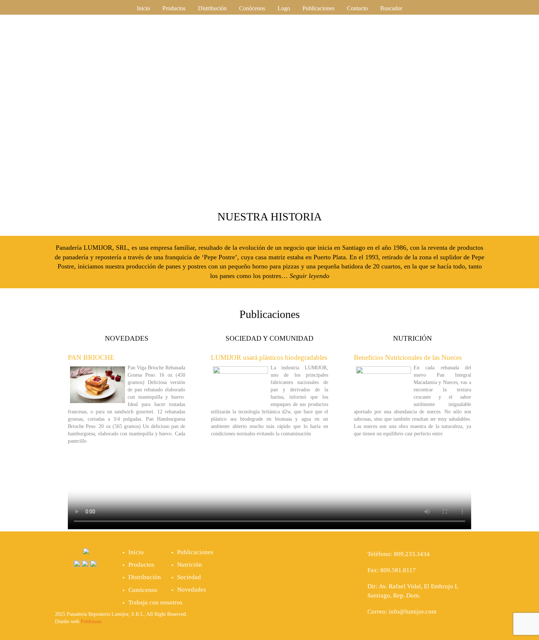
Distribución (212, 8)
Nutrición (189, 564)
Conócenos (252, 8)
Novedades (191, 589)
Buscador (391, 8)
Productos (174, 8)
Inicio (143, 8)
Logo (284, 8)
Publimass (91, 621)
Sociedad (189, 577)
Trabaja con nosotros (155, 602)
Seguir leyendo (309, 275)
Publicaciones (318, 8)
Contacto (357, 8)
